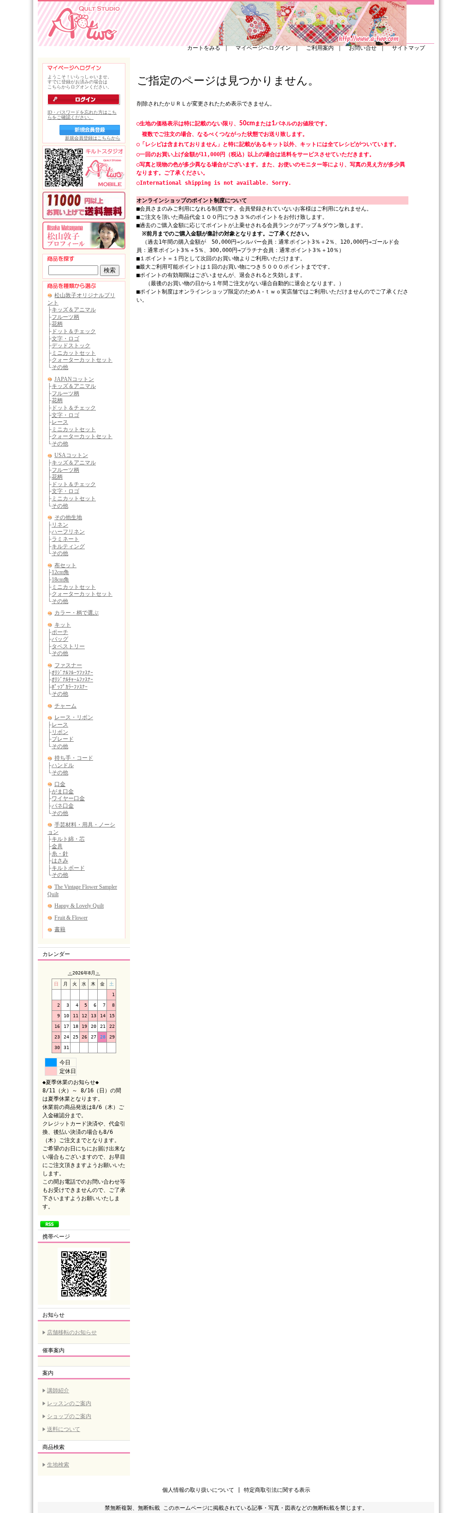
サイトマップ (408, 48)
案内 (47, 1373)
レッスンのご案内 (69, 1403)
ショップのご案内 (69, 1416)
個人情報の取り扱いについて (198, 1490)
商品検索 (53, 1447)
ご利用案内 (320, 48)
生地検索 (58, 1464)
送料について (63, 1429)
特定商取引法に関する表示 (277, 1490)
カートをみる (203, 48)
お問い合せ (363, 48)
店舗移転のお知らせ (72, 1332)
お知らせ (53, 1315)
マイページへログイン (263, 48)
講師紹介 (58, 1390)
